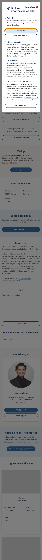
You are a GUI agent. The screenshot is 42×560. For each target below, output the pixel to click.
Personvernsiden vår (31, 98)
